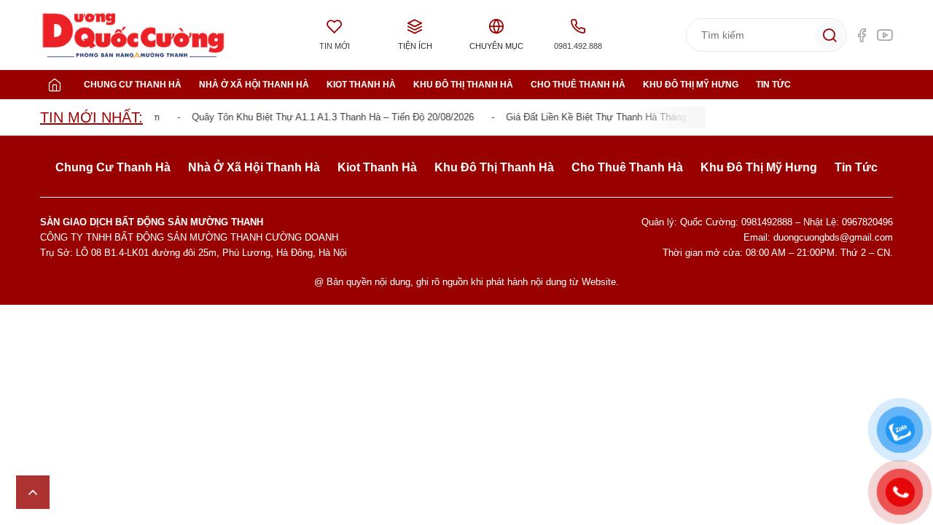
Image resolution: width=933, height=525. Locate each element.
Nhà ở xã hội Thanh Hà (254, 84)
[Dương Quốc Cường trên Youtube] (885, 35)
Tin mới (334, 46)
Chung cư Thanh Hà (132, 84)
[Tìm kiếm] (829, 35)
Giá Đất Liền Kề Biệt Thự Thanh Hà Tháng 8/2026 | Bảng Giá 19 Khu (646, 117)
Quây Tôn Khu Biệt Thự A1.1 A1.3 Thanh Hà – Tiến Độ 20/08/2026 (328, 117)
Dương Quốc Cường (133, 35)
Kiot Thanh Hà (361, 84)
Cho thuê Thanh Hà (578, 84)
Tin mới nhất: (91, 117)
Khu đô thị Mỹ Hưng (690, 84)
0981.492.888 (578, 46)
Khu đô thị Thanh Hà (463, 84)
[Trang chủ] (54, 84)
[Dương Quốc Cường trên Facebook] (862, 35)
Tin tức (773, 84)
